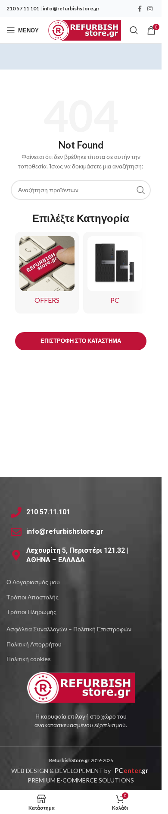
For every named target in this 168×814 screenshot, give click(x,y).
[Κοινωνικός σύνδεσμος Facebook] (139, 9)
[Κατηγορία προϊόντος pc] (115, 273)
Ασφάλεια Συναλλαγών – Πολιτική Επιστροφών (68, 629)
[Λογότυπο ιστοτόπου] (84, 29)
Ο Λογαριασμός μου (33, 582)
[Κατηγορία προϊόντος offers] (47, 273)
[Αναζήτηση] (134, 30)
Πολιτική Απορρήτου (34, 644)
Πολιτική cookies (28, 658)
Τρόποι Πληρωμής (31, 611)
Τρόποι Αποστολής (32, 597)
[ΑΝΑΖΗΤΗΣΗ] (141, 190)
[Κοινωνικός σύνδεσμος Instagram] (150, 9)
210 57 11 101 (22, 8)
